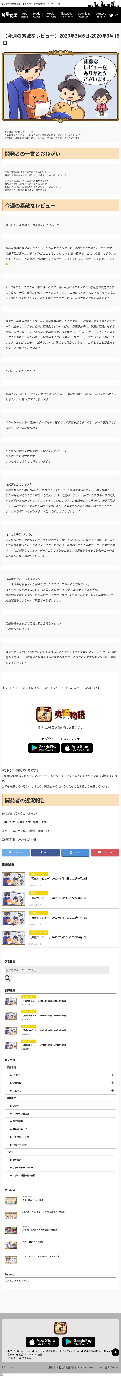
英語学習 (11, 1098)
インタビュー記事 (21, 1137)
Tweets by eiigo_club (17, 1280)
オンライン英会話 (21, 1114)
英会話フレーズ (20, 1129)
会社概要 (17, 1160)
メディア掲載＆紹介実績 (24, 1175)
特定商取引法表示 (68, 1367)
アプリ (16, 1106)
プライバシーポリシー (23, 1168)
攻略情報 (17, 1083)
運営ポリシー (111, 1367)
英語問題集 (18, 1121)
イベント (17, 1075)
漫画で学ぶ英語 (20, 1145)
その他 (10, 1152)
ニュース (17, 1091)
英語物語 (11, 1067)
